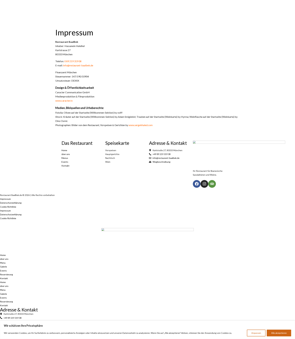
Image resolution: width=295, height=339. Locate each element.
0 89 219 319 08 (72, 61)
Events (192, 14)
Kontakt (207, 14)
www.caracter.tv (64, 100)
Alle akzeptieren (279, 333)
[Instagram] (231, 3)
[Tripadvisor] (237, 3)
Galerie (177, 14)
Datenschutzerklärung (11, 202)
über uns (149, 14)
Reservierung (6, 274)
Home (134, 14)
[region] (147, 330)
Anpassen (256, 333)
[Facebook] (225, 3)
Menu (164, 14)
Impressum (5, 199)
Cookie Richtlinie (8, 206)
